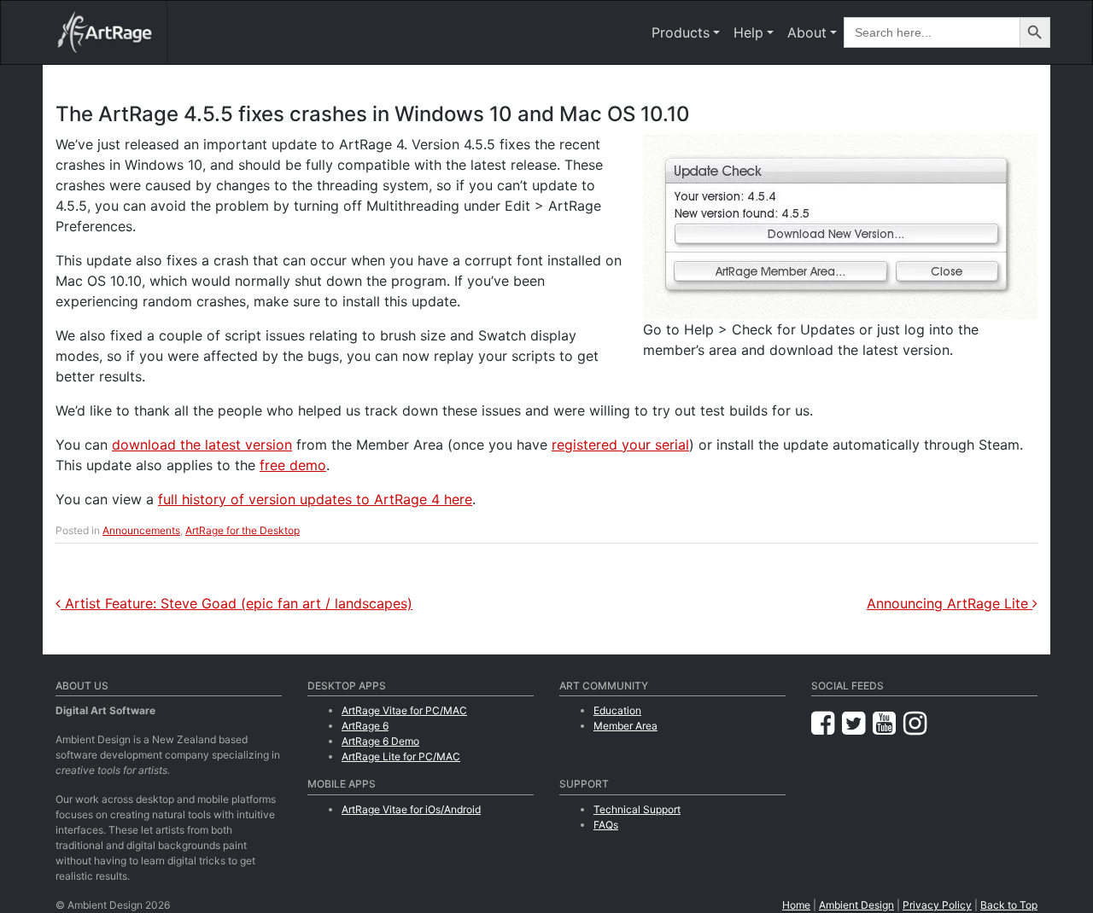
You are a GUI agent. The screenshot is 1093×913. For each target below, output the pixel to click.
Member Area (625, 725)
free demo (293, 465)
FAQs (605, 824)
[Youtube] (888, 723)
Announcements (141, 530)
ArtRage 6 (365, 725)
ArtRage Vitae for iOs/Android (411, 809)
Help (748, 32)
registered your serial (620, 444)
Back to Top (1008, 904)
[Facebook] (826, 723)
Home (796, 904)
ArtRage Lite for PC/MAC (401, 756)
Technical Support (637, 809)
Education (617, 710)
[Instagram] (914, 723)
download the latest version (202, 444)
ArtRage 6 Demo (380, 741)
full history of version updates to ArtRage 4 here (315, 499)
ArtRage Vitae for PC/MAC (404, 710)
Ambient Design (856, 904)
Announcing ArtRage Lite (949, 603)
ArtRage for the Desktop (242, 530)
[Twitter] (857, 723)
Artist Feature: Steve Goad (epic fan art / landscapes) (236, 603)
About (807, 32)
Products (681, 32)
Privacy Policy (937, 904)
